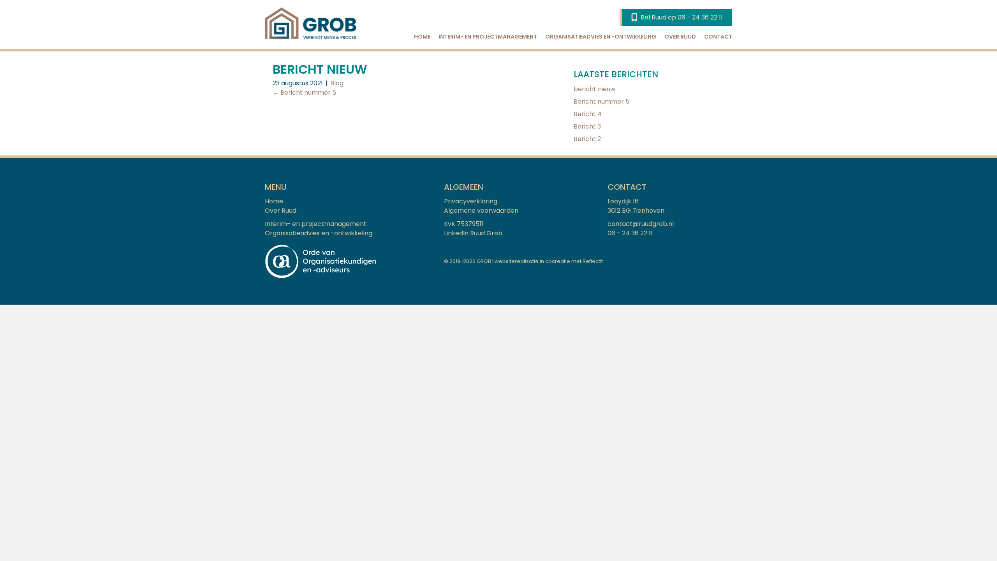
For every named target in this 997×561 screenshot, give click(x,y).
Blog (336, 83)
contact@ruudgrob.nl (641, 223)
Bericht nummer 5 (601, 101)
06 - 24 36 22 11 (630, 233)
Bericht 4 (588, 113)
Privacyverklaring (470, 201)
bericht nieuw (594, 89)
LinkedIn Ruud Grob (473, 233)
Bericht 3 (587, 126)
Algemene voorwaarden (481, 210)
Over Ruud (680, 37)
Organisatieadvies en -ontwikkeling (600, 37)
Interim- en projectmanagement (488, 37)
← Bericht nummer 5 (304, 92)
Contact (718, 37)
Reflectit (593, 261)
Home (422, 37)
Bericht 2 (587, 138)
